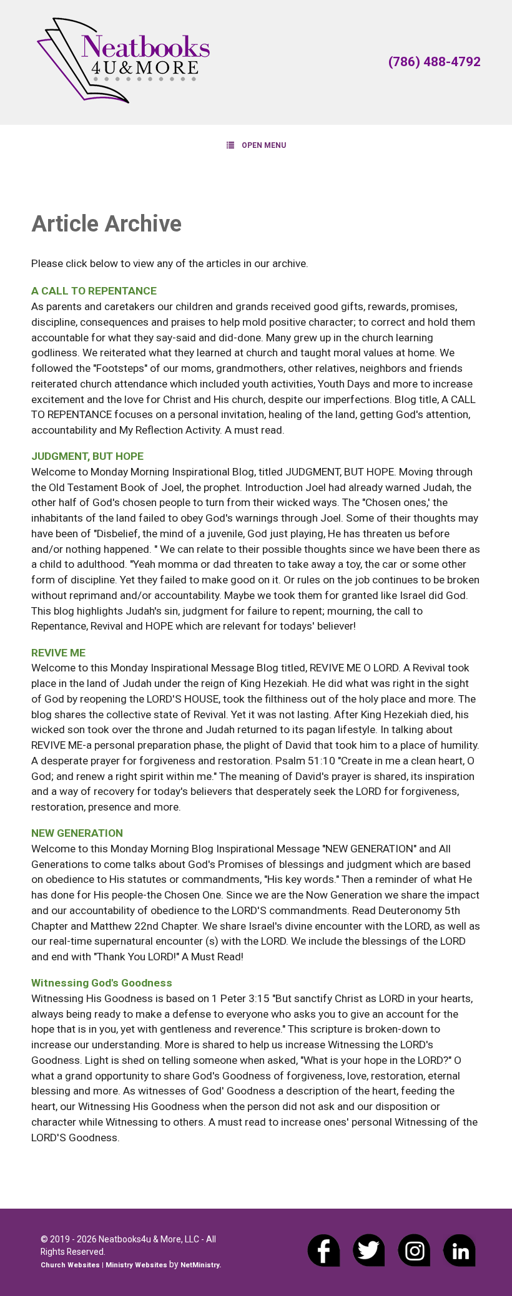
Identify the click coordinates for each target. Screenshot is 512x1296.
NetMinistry (199, 1265)
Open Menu (264, 145)
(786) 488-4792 (434, 61)
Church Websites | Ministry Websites (105, 1265)
